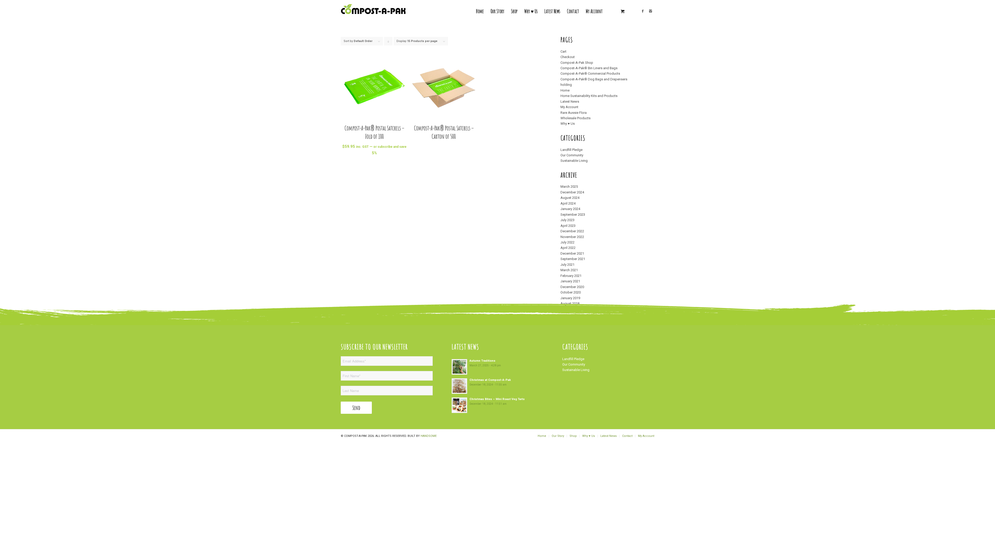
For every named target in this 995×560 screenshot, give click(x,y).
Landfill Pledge (571, 150)
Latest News (569, 101)
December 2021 (572, 253)
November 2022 (572, 237)
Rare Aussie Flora (573, 113)
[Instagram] (650, 11)
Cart (563, 51)
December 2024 (572, 192)
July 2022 (567, 242)
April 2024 (567, 203)
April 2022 (567, 248)
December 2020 (572, 287)
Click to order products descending (388, 42)
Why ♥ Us (567, 123)
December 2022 (572, 231)
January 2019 (570, 298)
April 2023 (567, 226)
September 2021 (572, 259)
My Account (569, 107)
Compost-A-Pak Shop (576, 63)
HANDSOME (429, 436)
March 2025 (569, 186)
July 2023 (567, 220)
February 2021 (570, 276)
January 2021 (570, 281)
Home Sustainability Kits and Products (588, 96)
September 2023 (572, 214)
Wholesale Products (575, 118)
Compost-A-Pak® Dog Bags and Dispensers (593, 79)
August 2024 (569, 198)
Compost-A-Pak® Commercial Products (590, 73)
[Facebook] (642, 11)
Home (565, 90)
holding (566, 85)
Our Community (571, 155)
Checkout (567, 57)
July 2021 (567, 265)
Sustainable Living (574, 161)
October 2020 (570, 292)
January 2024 (570, 209)
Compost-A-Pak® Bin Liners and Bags (588, 68)
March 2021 (569, 270)
